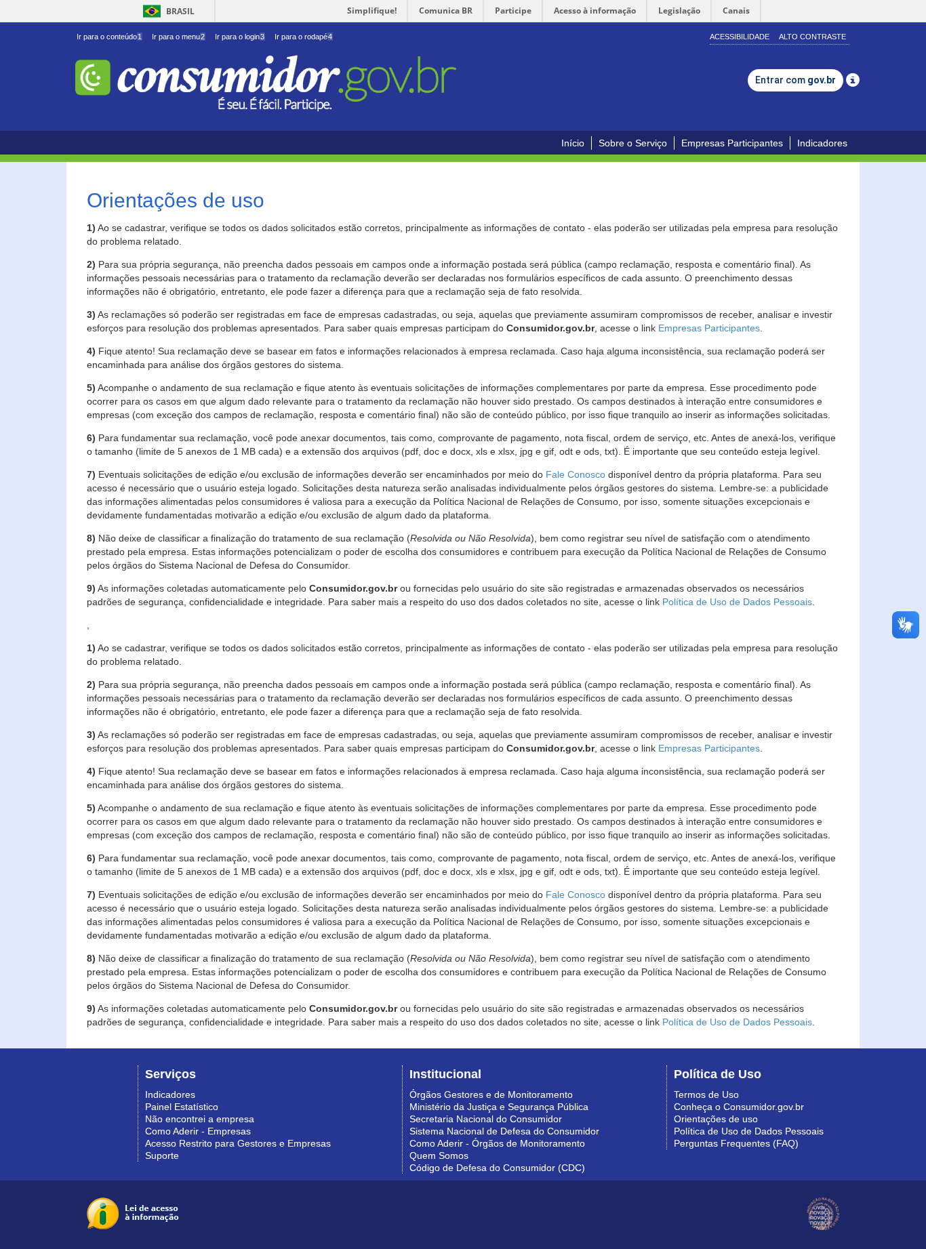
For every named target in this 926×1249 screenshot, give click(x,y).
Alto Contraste (812, 37)
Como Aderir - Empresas (198, 1131)
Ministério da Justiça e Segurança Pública (498, 1106)
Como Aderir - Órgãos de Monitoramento (497, 1143)
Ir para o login (239, 37)
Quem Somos (438, 1155)
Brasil (166, 11)
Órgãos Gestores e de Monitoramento (491, 1094)
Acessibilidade (739, 37)
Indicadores (822, 143)
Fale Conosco (575, 474)
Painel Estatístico (181, 1106)
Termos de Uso (706, 1094)
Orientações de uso (716, 1118)
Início (572, 143)
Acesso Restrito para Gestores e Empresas (238, 1143)
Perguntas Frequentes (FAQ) (736, 1143)
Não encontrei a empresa (199, 1118)
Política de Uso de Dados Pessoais (737, 601)
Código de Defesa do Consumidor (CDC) (497, 1167)
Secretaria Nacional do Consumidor (485, 1118)
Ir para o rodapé (303, 37)
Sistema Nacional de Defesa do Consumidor (504, 1131)
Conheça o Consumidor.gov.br (739, 1106)
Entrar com (795, 80)
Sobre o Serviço (633, 143)
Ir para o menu (178, 37)
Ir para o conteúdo (109, 37)
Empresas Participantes (732, 143)
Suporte (162, 1155)
